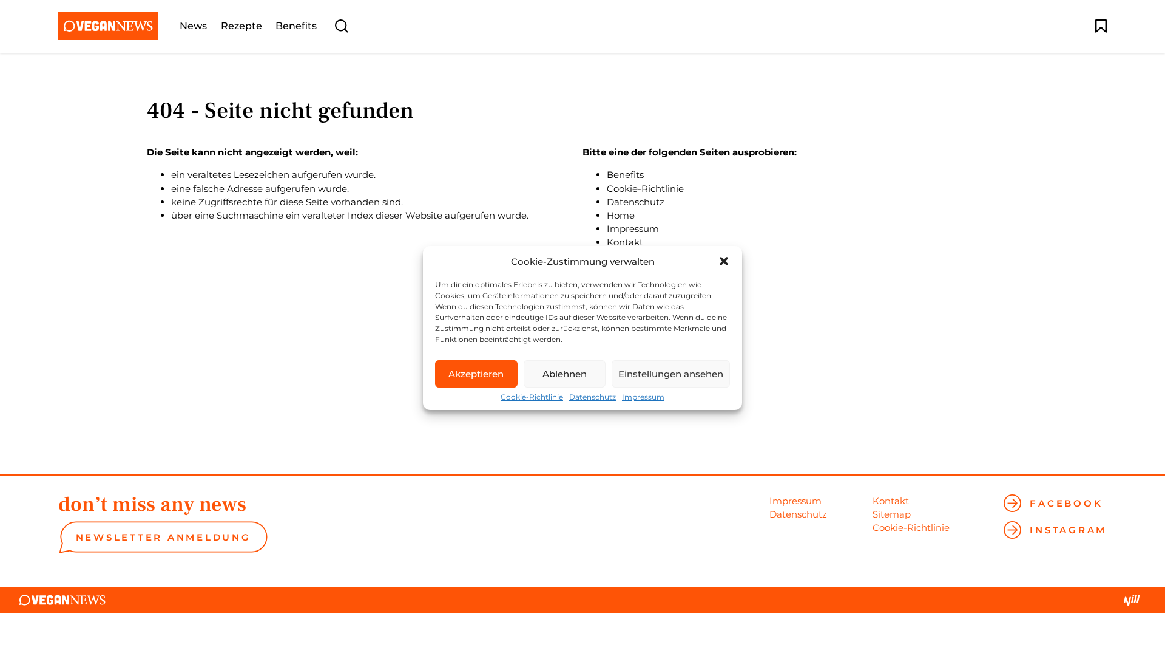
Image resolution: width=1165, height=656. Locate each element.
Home (621, 215)
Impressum (643, 397)
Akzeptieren (476, 374)
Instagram (1068, 530)
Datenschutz (592, 397)
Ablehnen (564, 374)
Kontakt (625, 242)
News (193, 26)
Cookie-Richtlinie (532, 397)
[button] (724, 261)
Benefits (296, 26)
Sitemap (892, 514)
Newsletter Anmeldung (163, 537)
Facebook (1066, 503)
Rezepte (241, 26)
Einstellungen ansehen (670, 374)
